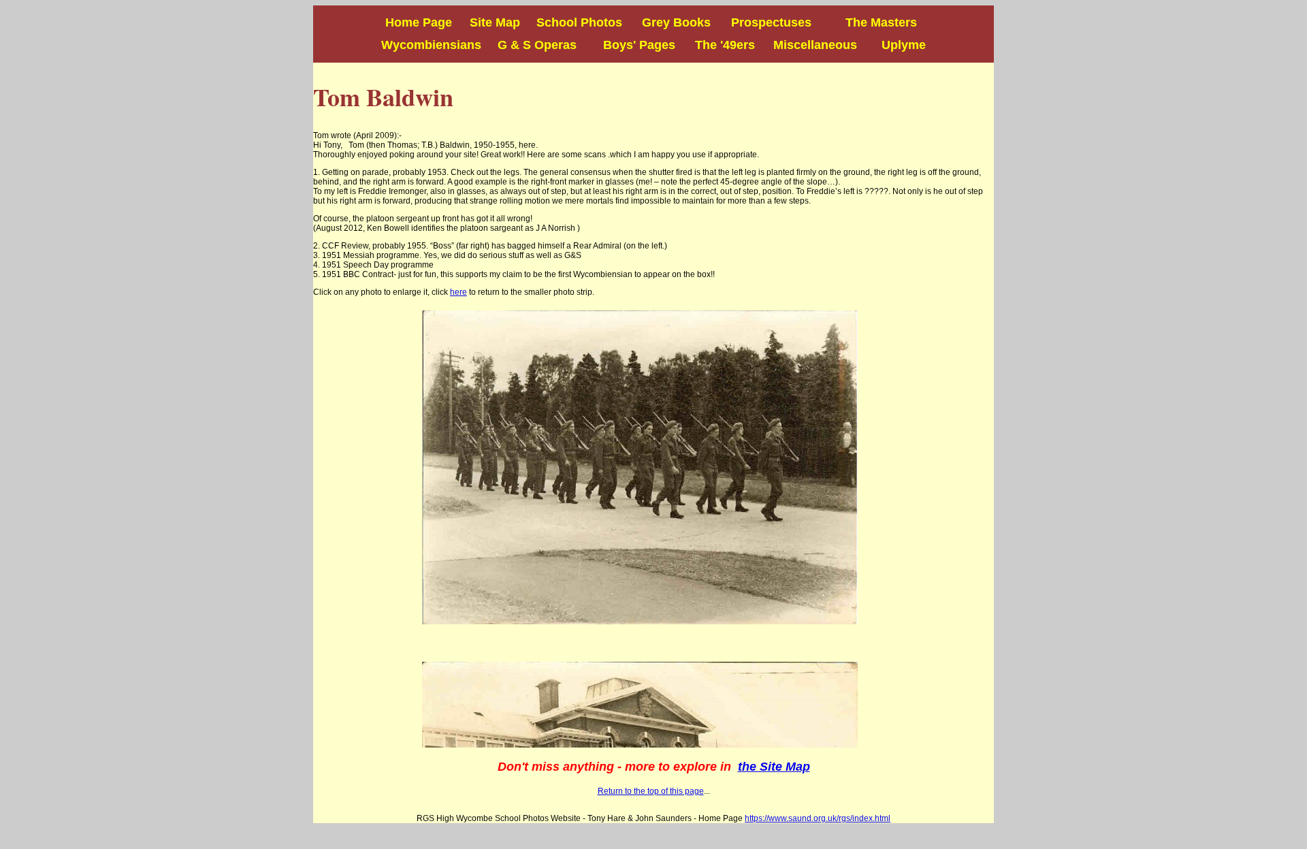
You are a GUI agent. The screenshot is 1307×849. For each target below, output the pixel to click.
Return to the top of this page (651, 791)
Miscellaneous (815, 45)
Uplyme (904, 45)
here (458, 292)
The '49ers (725, 45)
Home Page (420, 22)
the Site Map (774, 766)
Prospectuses (771, 22)
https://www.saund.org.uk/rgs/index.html (817, 818)
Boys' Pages (631, 45)
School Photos (579, 22)
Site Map (495, 22)
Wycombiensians (431, 45)
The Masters (871, 22)
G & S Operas (537, 45)
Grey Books (669, 22)
